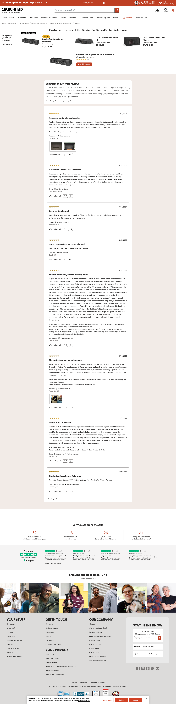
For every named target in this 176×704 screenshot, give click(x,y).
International (50, 632)
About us (92, 624)
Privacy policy (50, 654)
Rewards (10, 632)
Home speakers (24, 23)
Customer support (52, 628)
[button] (65, 154)
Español (48, 636)
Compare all (6, 44)
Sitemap (102, 682)
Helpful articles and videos (98, 656)
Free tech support (95, 644)
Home (4, 23)
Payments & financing (14, 640)
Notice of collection (52, 670)
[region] (88, 598)
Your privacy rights (52, 658)
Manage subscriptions (15, 656)
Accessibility (93, 682)
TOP (171, 702)
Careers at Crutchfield (53, 644)
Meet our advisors (95, 632)
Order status (11, 624)
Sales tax (74, 682)
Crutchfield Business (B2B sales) (100, 636)
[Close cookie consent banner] (146, 698)
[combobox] (86, 10)
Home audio (12, 23)
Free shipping (24, 3)
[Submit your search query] (116, 10)
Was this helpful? (55, 155)
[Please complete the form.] (159, 638)
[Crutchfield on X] (153, 668)
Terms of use (83, 682)
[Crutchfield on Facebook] (138, 668)
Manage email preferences (55, 675)
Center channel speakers (39, 23)
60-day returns (88, 3)
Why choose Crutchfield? (98, 628)
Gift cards (10, 652)
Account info (11, 628)
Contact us (49, 624)
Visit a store (49, 640)
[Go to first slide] (100, 2)
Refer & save (11, 636)
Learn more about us (87, 579)
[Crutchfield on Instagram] (143, 668)
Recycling (10, 644)
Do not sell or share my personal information (61, 666)
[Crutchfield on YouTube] (158, 668)
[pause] (104, 3)
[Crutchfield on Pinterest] (148, 668)
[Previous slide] (75, 2)
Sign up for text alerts (146, 647)
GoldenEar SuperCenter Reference (61, 23)
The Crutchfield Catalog (97, 661)
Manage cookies (51, 662)
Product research (95, 640)
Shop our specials (13, 648)
